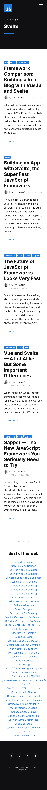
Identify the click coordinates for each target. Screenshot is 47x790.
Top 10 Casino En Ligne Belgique (24, 668)
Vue (6, 63)
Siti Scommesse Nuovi (23, 711)
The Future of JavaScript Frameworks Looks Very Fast (22, 269)
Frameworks (23, 63)
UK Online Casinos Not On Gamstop (23, 621)
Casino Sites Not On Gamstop (23, 601)
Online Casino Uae (23, 605)
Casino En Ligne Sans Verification (23, 727)
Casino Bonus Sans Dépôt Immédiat (23, 700)
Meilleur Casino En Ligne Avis (24, 640)
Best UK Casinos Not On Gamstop (23, 617)
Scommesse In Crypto (23, 692)
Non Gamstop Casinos (23, 566)
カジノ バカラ (23, 684)
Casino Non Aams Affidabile (23, 704)
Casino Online (23, 731)
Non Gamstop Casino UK (23, 648)
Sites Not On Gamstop (23, 633)
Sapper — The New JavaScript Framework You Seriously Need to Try (22, 454)
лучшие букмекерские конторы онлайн (23, 680)
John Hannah (18, 97)
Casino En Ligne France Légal (23, 696)
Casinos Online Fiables (23, 735)
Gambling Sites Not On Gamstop (24, 577)
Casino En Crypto (23, 660)
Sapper (28, 437)
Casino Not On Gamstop (23, 581)
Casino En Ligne (23, 609)
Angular (35, 256)
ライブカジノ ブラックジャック (23, 688)
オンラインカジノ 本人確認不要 (23, 676)
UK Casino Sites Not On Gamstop (23, 625)
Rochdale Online (23, 562)
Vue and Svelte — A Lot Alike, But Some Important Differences (21, 364)
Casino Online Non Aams (23, 597)
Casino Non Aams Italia (23, 672)
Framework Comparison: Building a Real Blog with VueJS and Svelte (23, 79)
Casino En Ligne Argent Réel (23, 715)
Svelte (13, 63)
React (19, 256)
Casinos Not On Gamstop (23, 569)
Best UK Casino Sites (23, 629)
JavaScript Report (19, 768)
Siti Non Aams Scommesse (23, 719)
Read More (12, 141)
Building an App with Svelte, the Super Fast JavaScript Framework (22, 174)
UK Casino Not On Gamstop (23, 652)
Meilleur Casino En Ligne (23, 708)
